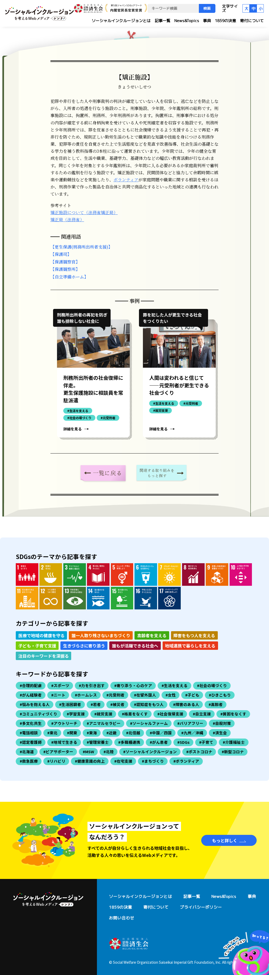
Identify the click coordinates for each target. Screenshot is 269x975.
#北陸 (109, 751)
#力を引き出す (92, 685)
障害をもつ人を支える (194, 635)
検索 (207, 8)
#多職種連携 (129, 742)
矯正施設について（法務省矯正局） (84, 212)
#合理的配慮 (31, 685)
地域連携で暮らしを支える (190, 645)
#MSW (88, 751)
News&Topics (186, 20)
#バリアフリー (190, 723)
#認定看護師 (31, 742)
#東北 (52, 732)
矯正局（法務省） (67, 220)
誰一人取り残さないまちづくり (100, 635)
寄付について (252, 20)
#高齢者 (216, 704)
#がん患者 (159, 742)
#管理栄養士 (98, 742)
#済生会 (220, 732)
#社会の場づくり (212, 685)
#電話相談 (29, 732)
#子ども (192, 695)
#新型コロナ (233, 751)
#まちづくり (153, 761)
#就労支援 (103, 713)
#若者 (96, 704)
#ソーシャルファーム (149, 723)
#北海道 (27, 751)
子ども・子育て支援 (37, 645)
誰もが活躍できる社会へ (135, 645)
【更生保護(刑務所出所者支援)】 (81, 247)
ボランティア (125, 180)
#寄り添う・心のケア (133, 685)
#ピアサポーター (58, 751)
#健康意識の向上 (90, 761)
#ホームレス (86, 695)
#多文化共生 (31, 723)
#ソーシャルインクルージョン (150, 751)
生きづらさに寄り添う (84, 645)
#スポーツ (60, 685)
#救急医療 (29, 761)
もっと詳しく (224, 840)
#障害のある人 (186, 704)
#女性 (170, 695)
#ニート (58, 695)
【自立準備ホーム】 (69, 277)
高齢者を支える (152, 635)
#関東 (72, 732)
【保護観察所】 (65, 269)
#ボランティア (186, 761)
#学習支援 (76, 713)
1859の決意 (225, 20)
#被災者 (117, 704)
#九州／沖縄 (192, 732)
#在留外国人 (145, 695)
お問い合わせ (121, 918)
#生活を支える (175, 685)
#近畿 (111, 732)
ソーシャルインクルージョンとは (121, 20)
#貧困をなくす (233, 713)
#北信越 (133, 732)
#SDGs (183, 742)
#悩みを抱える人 (35, 704)
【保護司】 (60, 254)
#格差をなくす (135, 713)
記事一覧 (162, 20)
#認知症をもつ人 (149, 704)
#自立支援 (202, 713)
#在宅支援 (123, 761)
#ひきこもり (220, 695)
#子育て (206, 742)
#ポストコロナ (199, 751)
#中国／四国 (161, 732)
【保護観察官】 (65, 262)
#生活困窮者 (70, 704)
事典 (207, 20)
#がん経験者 (31, 695)
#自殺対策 (222, 723)
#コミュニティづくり (38, 713)
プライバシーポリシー (201, 907)
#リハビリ (56, 761)
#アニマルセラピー (104, 723)
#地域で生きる (64, 742)
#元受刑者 (115, 695)
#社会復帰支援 (170, 713)
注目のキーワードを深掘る (43, 656)
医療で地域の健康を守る (41, 635)
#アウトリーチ (64, 723)
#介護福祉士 (234, 742)
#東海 (92, 732)
